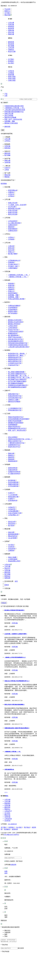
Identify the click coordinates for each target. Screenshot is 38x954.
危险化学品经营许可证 (15, 417)
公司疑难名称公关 (14, 260)
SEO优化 (11, 544)
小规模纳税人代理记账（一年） (14, 108)
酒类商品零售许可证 (14, 359)
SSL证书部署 (12, 538)
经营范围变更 (12, 228)
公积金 (6, 169)
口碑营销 (11, 550)
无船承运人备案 (13, 399)
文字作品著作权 (13, 486)
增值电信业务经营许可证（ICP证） (19, 439)
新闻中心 (7, 11)
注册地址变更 (12, 230)
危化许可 (7, 568)
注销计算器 (11, 80)
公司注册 (11, 22)
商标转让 (11, 455)
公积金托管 (11, 509)
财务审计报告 (12, 311)
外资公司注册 (12, 210)
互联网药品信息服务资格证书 (17, 385)
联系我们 (11, 61)
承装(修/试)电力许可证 (15, 339)
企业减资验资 (12, 309)
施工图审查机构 (13, 335)
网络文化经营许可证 (14, 441)
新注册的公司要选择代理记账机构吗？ (14, 610)
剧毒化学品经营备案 (14, 421)
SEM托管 (11, 546)
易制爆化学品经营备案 (15, 422)
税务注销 (11, 248)
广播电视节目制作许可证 (16, 443)
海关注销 (11, 250)
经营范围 (11, 74)
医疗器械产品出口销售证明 (17, 379)
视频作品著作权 (13, 484)
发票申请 (15, 829)
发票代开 (11, 287)
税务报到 (11, 283)
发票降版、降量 (13, 297)
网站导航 (7, 15)
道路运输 (11, 30)
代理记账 (11, 24)
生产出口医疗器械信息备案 (17, 381)
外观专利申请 (12, 470)
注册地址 (11, 192)
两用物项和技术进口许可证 (17, 428)
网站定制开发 (12, 536)
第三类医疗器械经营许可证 (17, 373)
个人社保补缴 (12, 495)
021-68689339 (12, 824)
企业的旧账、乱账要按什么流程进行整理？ (15, 634)
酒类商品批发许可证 (14, 357)
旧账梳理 (11, 289)
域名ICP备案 (12, 557)
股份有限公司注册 (14, 208)
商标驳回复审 (12, 461)
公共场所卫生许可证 (14, 363)
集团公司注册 (12, 212)
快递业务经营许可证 (14, 396)
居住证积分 (11, 523)
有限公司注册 (8, 113)
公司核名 (11, 73)
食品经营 (11, 28)
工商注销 (11, 246)
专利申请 (7, 162)
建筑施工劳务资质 (14, 324)
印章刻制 (11, 262)
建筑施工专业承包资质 (15, 322)
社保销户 (11, 498)
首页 (16, 581)
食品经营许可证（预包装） (17, 353)
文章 (5, 95)
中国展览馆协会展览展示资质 (14, 106)
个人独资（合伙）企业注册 (17, 204)
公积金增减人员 (13, 515)
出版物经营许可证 (14, 445)
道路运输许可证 (13, 394)
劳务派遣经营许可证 (14, 410)
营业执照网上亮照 (14, 561)
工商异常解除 (12, 268)
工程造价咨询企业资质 (15, 331)
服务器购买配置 (13, 534)
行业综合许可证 (13, 365)
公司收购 (11, 239)
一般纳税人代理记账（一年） (17, 277)
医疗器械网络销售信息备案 (17, 387)
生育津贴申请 (12, 500)
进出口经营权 (8, 115)
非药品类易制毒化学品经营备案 (18, 419)
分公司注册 (11, 206)
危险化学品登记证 (14, 426)
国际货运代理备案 (10, 117)
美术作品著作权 (13, 482)
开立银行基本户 (13, 264)
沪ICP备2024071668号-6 (11, 834)
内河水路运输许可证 (14, 397)
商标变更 (11, 457)
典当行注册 (11, 51)
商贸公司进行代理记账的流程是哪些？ (14, 704)
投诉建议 (7, 829)
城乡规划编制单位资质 (15, 341)
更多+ (7, 795)
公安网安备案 (12, 559)
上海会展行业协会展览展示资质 (14, 110)
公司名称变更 (12, 221)
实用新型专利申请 (14, 471)
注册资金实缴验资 (14, 305)
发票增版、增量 (9, 121)
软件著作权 (11, 480)
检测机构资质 (12, 333)
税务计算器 (11, 76)
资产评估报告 (12, 313)
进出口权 (11, 32)
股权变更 (11, 227)
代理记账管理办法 (9, 769)
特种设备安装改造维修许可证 (14, 111)
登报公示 (11, 252)
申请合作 (3, 603)
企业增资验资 (12, 307)
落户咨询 (11, 525)
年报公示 (11, 291)
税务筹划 (11, 26)
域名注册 (11, 532)
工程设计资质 (12, 326)
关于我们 (7, 13)
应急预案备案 (12, 424)
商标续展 (11, 459)
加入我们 (11, 63)
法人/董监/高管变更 (14, 223)
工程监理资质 (12, 327)
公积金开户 (11, 507)
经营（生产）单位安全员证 (13, 119)
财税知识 (7, 576)
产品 (5, 93)
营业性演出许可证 (14, 446)
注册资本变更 (12, 225)
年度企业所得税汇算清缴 (16, 299)
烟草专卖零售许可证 (14, 361)
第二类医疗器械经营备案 (16, 372)
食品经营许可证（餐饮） (16, 355)
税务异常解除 (12, 293)
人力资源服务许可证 (14, 408)
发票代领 (11, 285)
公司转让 (7, 141)
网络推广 (7, 177)
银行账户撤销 (12, 253)
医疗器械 (11, 46)
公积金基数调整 (13, 511)
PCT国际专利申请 (14, 473)
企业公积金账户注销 (14, 513)
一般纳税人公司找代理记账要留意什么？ (15, 657)
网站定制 (7, 175)
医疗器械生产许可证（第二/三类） (19, 377)
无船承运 (11, 49)
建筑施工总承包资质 (11, 123)
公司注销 (11, 47)
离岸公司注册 (12, 214)
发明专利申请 (12, 468)
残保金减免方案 (13, 496)
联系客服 (4, 183)
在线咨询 (13, 864)
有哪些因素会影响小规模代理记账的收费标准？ (17, 728)
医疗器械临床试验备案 (15, 383)
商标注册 (11, 34)
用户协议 (27, 827)
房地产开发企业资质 (14, 337)
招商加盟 (7, 578)
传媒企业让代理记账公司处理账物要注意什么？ (17, 681)
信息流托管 (11, 548)
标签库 (6, 585)
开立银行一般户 (13, 266)
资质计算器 (11, 78)
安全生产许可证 (13, 329)
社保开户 (7, 167)
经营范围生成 (12, 190)
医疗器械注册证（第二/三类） (18, 375)
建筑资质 (11, 42)
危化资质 (11, 44)
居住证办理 (11, 521)
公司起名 (11, 71)
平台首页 (7, 9)
